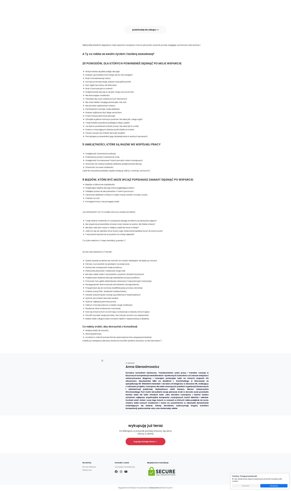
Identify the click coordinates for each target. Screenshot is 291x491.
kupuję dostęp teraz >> (145, 441)
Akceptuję (274, 486)
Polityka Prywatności (138, 487)
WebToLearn (167, 487)
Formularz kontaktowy (125, 467)
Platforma (87, 470)
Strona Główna (89, 467)
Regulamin (123, 487)
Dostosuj (245, 486)
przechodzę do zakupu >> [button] (145, 29)
